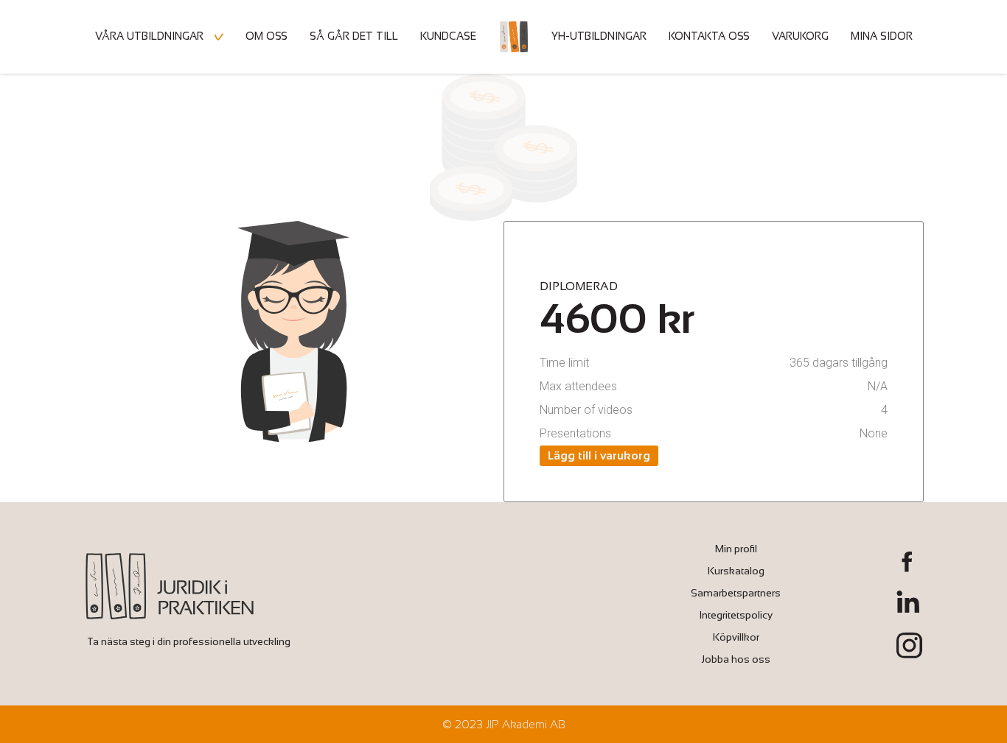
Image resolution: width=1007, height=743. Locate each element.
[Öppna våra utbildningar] (219, 37)
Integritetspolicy (736, 615)
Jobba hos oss (736, 659)
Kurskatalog (736, 571)
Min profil (736, 548)
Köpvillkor (736, 637)
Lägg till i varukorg (599, 455)
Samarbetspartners (736, 593)
